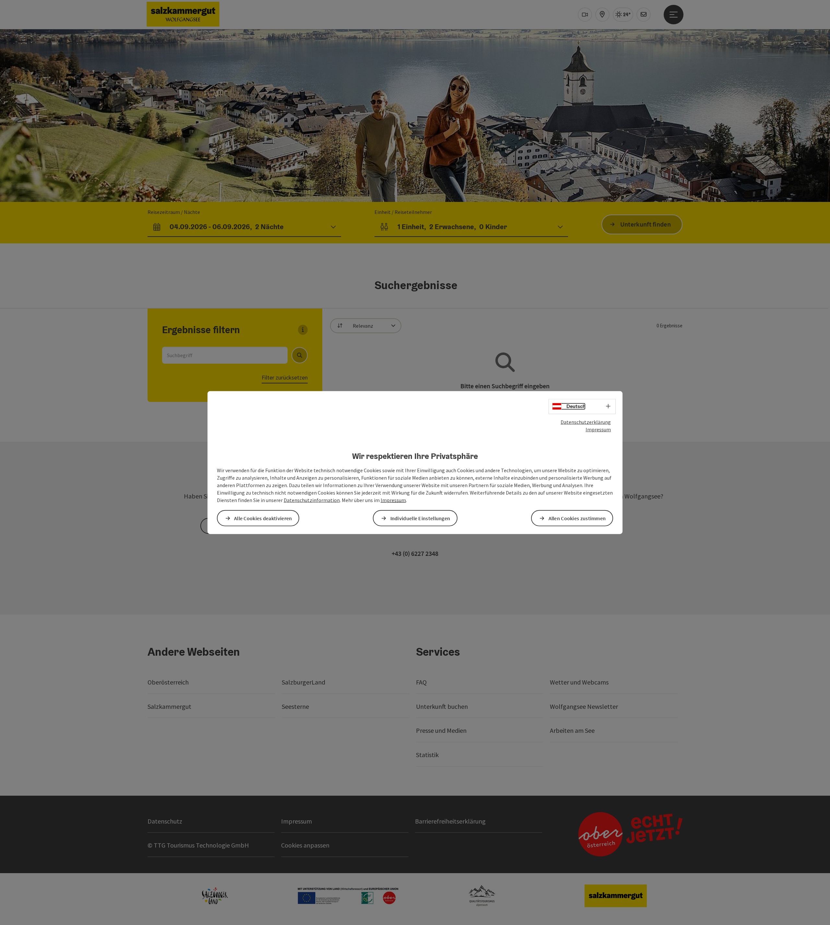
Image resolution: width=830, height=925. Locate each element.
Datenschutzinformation (312, 500)
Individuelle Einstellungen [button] (420, 518)
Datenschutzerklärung (586, 422)
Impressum (598, 429)
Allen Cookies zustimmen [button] (577, 518)
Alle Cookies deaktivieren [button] (263, 518)
